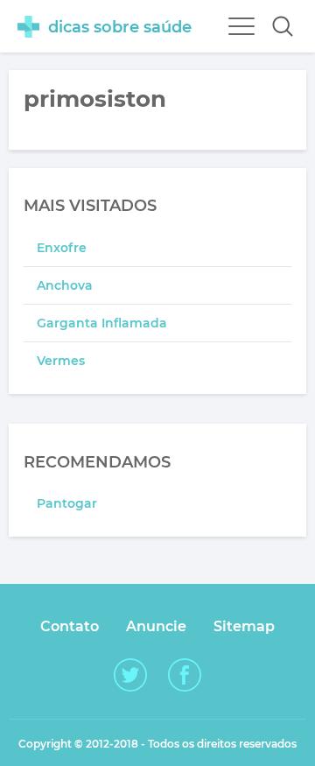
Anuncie (156, 626)
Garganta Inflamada (102, 323)
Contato (69, 626)
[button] (282, 26)
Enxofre (62, 248)
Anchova (65, 285)
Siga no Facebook (184, 675)
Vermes (61, 361)
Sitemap (244, 626)
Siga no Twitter (130, 675)
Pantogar (67, 503)
